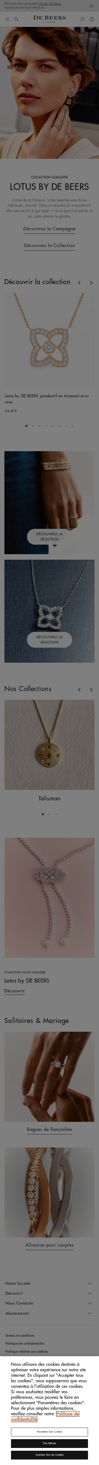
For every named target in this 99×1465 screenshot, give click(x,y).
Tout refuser (49, 1443)
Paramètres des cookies (49, 1432)
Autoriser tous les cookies (49, 1455)
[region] (49, 1410)
